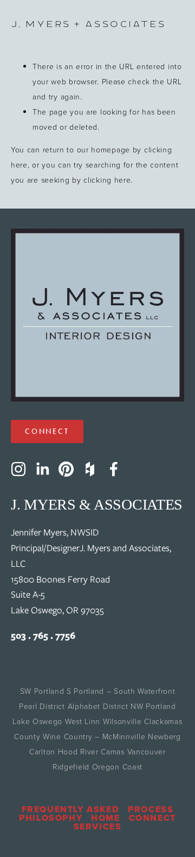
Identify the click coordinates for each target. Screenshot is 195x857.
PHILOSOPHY (50, 818)
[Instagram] (18, 469)
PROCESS (150, 809)
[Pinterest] (66, 469)
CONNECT (47, 431)
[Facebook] (113, 469)
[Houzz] (90, 469)
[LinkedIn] (42, 469)
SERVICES (98, 826)
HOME (105, 818)
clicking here (107, 180)
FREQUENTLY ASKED (71, 809)
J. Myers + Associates (88, 24)
